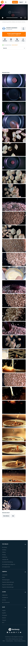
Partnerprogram (6, 589)
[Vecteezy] (2, 2)
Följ (23, 29)
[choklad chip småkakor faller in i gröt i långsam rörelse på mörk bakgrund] (13, 327)
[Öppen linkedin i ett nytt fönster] (11, 642)
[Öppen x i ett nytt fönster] (17, 642)
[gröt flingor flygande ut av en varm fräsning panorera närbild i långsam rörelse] (13, 300)
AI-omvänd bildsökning (7, 571)
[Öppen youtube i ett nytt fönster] (20, 642)
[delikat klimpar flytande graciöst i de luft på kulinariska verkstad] (13, 135)
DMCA (3, 587)
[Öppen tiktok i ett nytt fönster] (15, 642)
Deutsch (4, 627)
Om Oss (4, 609)
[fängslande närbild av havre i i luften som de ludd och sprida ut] (13, 313)
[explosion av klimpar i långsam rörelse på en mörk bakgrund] (13, 148)
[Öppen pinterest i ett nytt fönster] (13, 642)
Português (4, 625)
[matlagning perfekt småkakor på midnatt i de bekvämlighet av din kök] (13, 80)
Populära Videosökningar (8, 596)
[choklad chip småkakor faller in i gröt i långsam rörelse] (13, 203)
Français (4, 630)
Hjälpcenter (4, 605)
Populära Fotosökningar (7, 594)
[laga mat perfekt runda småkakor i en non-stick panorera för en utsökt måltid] (13, 121)
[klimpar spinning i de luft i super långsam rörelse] (13, 190)
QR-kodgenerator (6, 576)
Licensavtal (4, 584)
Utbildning (4, 567)
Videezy (4, 562)
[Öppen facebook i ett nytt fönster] (7, 642)
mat (13, 525)
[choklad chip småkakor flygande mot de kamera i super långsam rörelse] (13, 107)
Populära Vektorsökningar (8, 592)
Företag (4, 564)
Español (4, 622)
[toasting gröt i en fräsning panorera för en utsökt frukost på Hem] (13, 258)
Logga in (21, 2)
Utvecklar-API (5, 569)
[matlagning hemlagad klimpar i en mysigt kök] (13, 176)
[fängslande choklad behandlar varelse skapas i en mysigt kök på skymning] (13, 162)
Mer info (5, 47)
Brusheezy (4, 557)
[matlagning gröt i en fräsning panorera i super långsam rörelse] (13, 499)
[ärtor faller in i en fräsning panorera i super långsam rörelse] (13, 513)
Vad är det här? (15, 45)
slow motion (6, 525)
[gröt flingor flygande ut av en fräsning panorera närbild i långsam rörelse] (13, 217)
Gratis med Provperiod (14, 34)
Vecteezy (4, 559)
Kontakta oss (5, 607)
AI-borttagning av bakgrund (8, 574)
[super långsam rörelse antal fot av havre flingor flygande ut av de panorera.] (13, 389)
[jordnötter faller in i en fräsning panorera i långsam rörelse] (13, 93)
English (4, 620)
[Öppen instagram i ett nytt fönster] (9, 642)
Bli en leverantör (6, 612)
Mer (3, 632)
